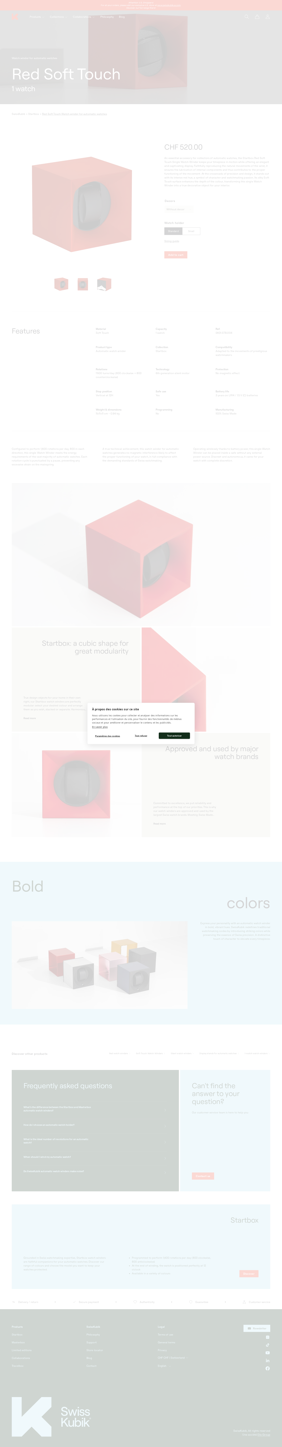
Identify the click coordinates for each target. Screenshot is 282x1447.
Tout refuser (141, 735)
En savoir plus (100, 726)
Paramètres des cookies (107, 736)
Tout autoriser (174, 735)
